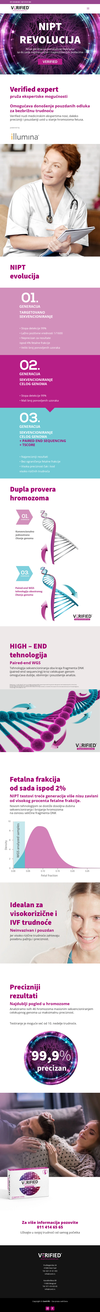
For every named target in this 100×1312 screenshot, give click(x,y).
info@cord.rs (50, 1274)
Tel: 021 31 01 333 (50, 1271)
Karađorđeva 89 (50, 1280)
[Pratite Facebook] (52, 1308)
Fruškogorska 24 (50, 1265)
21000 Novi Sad (50, 1268)
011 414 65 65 (15, 2)
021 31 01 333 (26, 2)
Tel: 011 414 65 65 (50, 1286)
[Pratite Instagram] (48, 1308)
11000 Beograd (50, 1283)
